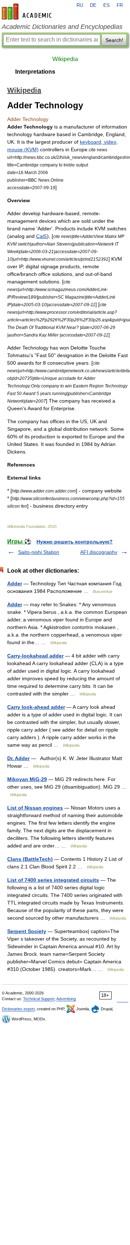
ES (106, 5)
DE (93, 5)
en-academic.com (28, 11)
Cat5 (41, 236)
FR (120, 5)
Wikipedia (65, 59)
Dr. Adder (18, 758)
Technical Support (39, 999)
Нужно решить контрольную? (74, 542)
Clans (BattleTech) (30, 859)
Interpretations (35, 72)
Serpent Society (26, 931)
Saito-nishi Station (38, 552)
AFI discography (98, 552)
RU (80, 5)
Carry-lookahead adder (35, 656)
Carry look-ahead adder (36, 707)
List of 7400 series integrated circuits (53, 880)
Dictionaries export (18, 1009)
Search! (114, 40)
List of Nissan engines (35, 808)
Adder (14, 583)
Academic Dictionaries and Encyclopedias (62, 26)
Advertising (66, 999)
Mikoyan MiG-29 (27, 779)
